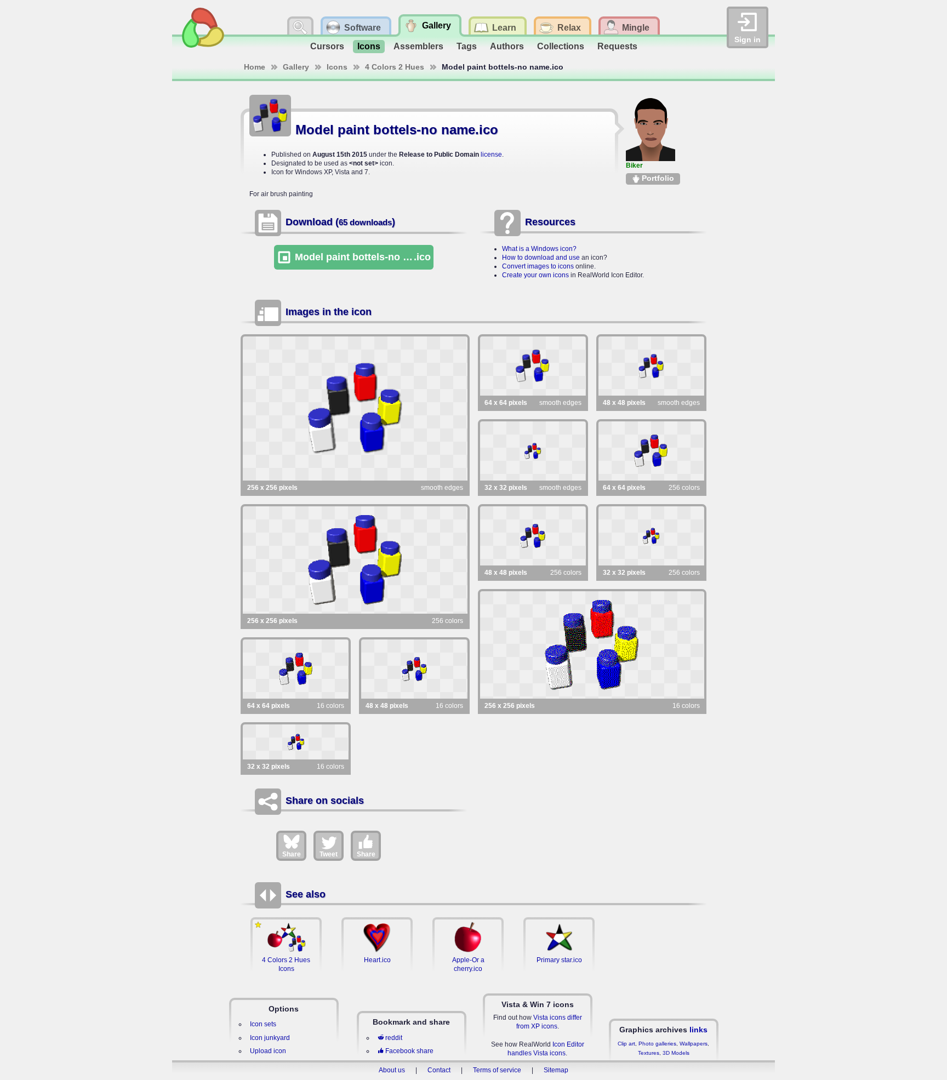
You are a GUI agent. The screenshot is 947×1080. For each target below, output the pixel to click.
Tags (467, 46)
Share (291, 854)
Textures (648, 1053)
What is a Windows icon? (539, 249)
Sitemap (556, 1070)
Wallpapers (694, 1044)
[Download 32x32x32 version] (533, 451)
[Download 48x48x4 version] (414, 669)
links (698, 1029)
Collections (560, 46)
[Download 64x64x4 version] (295, 669)
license (491, 154)
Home (254, 66)
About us (392, 1070)
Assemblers (418, 46)
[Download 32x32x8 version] (651, 536)
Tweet (329, 854)
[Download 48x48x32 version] (651, 366)
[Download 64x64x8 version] (651, 451)
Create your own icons (535, 275)
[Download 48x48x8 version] (533, 536)
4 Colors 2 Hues (394, 66)
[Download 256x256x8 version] (355, 560)
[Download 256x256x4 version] (592, 645)
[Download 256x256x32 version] (355, 408)
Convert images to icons (538, 266)
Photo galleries (657, 1044)
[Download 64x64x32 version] (533, 366)
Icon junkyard (270, 1038)
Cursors (327, 46)
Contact (438, 1070)
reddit (393, 1038)
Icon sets (263, 1024)
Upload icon (268, 1051)
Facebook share (409, 1051)
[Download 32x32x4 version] (295, 742)
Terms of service (497, 1070)
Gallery (296, 66)
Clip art (626, 1044)
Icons (368, 46)
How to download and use (541, 257)
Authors (507, 46)
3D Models (676, 1053)
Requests (617, 46)
